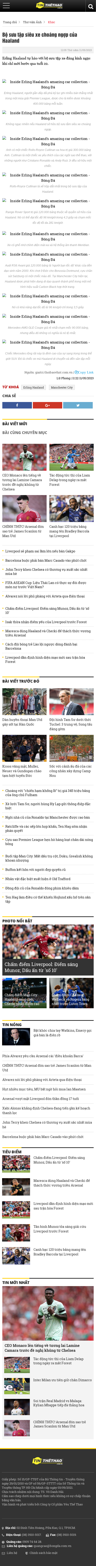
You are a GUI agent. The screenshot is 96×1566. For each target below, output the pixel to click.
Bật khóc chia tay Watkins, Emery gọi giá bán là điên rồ (63, 1032)
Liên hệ (12, 1553)
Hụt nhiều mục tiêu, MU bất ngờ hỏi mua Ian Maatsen (44, 1089)
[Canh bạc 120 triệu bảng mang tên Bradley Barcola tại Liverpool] (71, 508)
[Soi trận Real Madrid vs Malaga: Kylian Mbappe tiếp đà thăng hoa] (17, 1407)
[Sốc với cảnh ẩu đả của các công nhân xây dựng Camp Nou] (71, 748)
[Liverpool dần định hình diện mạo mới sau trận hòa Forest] (16, 1210)
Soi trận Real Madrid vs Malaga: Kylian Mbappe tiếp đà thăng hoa (58, 1403)
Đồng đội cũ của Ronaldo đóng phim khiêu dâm (42, 888)
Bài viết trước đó (20, 681)
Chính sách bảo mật (44, 1553)
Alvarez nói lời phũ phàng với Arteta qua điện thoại (45, 596)
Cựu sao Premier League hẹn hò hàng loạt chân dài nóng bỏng (49, 842)
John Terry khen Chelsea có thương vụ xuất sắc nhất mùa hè (46, 571)
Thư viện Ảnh (32, 22)
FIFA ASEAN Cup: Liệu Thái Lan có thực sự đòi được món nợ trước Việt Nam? (45, 585)
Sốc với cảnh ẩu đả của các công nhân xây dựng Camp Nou (70, 771)
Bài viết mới (14, 423)
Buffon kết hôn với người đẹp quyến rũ (35, 870)
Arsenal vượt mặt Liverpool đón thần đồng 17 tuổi (40, 1098)
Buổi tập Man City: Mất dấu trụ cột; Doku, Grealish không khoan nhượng (49, 858)
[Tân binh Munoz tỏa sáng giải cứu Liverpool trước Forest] (16, 1233)
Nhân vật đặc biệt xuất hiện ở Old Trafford (37, 879)
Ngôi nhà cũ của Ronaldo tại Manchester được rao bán (47, 817)
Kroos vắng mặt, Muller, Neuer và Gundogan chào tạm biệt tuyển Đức (21, 771)
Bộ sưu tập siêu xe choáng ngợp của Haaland (39, 37)
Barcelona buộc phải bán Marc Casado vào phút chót (45, 560)
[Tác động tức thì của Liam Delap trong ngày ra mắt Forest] (71, 457)
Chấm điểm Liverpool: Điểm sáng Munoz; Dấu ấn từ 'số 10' (47, 610)
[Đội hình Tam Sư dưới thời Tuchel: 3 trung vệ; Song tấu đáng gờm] (71, 701)
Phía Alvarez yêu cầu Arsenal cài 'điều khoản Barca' (42, 1056)
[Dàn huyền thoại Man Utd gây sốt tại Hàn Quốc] (24, 701)
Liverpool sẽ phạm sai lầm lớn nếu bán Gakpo (40, 551)
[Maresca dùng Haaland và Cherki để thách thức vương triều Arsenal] (16, 1187)
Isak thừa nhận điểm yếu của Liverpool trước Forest (46, 622)
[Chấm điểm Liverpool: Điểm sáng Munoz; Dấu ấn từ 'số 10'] (16, 1164)
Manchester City (62, 387)
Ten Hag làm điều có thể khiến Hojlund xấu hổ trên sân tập (48, 899)
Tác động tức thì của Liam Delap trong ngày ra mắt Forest (69, 480)
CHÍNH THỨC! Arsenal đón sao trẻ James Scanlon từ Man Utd (23, 531)
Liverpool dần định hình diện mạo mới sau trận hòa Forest (45, 659)
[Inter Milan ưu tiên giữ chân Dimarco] (17, 1386)
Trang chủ (10, 22)
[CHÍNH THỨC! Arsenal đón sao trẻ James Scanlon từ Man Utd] (24, 508)
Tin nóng (12, 1024)
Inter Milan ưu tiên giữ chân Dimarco (62, 1380)
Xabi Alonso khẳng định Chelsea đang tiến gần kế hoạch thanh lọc (46, 1110)
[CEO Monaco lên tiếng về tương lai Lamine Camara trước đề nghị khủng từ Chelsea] (24, 457)
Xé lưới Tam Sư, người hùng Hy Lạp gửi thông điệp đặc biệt (48, 806)
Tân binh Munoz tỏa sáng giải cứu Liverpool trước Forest (60, 1228)
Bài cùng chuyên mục (24, 432)
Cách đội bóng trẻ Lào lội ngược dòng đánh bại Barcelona (41, 646)
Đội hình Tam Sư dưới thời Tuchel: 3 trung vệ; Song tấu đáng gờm (70, 724)
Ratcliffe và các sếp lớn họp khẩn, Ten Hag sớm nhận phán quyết (46, 828)
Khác (51, 22)
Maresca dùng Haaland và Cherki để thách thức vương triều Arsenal (48, 633)
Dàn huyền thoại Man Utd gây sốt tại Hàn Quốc (22, 721)
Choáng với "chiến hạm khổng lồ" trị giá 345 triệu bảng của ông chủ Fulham (47, 793)
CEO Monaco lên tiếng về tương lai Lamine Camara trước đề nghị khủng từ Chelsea (22, 482)
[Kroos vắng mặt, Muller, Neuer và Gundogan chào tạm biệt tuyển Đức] (24, 748)
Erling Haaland (33, 387)
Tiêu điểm (11, 1151)
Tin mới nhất (15, 1282)
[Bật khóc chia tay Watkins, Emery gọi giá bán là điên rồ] (16, 1037)
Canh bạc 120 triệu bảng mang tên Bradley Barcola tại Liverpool (69, 531)
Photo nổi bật (17, 921)
